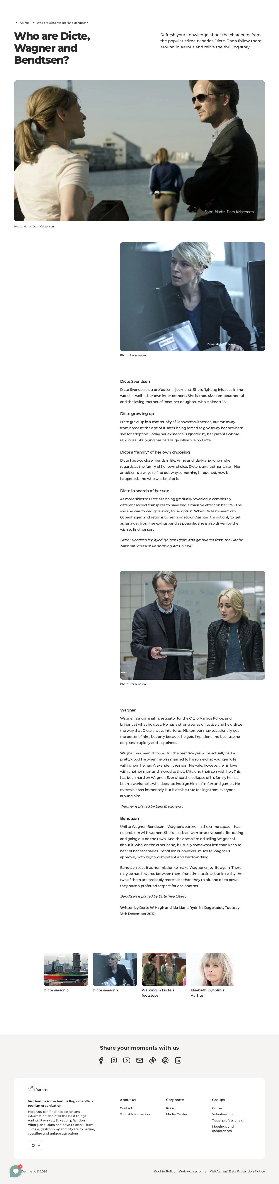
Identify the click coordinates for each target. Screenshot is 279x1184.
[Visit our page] (114, 1060)
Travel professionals (227, 1120)
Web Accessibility (192, 1171)
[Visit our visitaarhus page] (101, 1060)
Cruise (217, 1108)
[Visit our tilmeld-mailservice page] (139, 1060)
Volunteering (222, 1114)
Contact (126, 1108)
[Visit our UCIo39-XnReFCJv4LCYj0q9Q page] (127, 1060)
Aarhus (24, 22)
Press (170, 1108)
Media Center (176, 1114)
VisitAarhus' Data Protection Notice (237, 1171)
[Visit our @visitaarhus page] (152, 1060)
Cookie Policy (164, 1171)
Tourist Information (135, 1114)
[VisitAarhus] (41, 1088)
